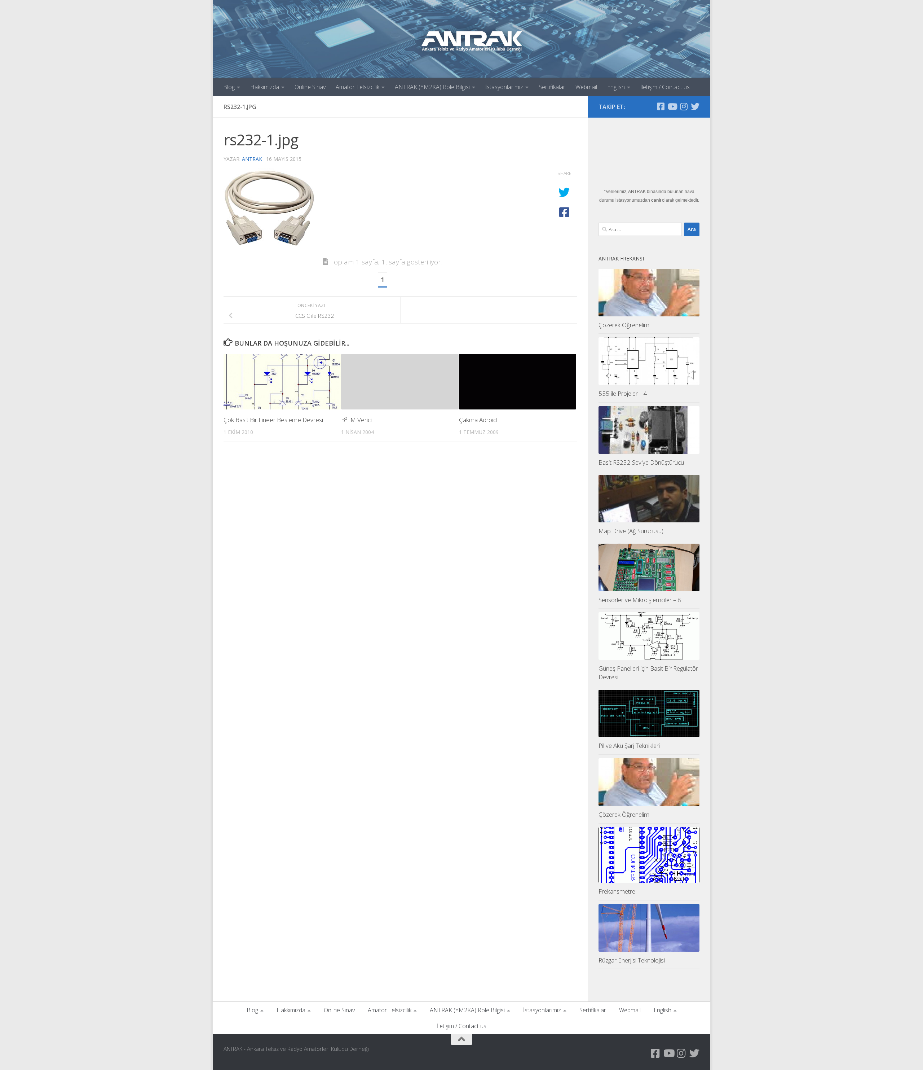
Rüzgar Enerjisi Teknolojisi (632, 960)
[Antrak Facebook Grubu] (660, 106)
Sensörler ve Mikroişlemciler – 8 (640, 600)
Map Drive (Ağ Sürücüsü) (631, 531)
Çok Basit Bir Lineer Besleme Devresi (273, 420)
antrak (252, 158)
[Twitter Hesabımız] (695, 106)
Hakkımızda (264, 87)
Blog (229, 87)
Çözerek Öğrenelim (624, 325)
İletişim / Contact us (665, 87)
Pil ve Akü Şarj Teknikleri (629, 745)
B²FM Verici (356, 420)
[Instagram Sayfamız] (683, 106)
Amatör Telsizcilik (357, 87)
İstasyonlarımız (504, 87)
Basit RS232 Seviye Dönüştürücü (641, 462)
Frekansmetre (617, 891)
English (616, 87)
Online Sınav (310, 87)
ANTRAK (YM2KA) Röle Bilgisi (432, 87)
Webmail (586, 87)
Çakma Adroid (478, 420)
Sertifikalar (552, 87)
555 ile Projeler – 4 (623, 393)
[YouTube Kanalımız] (672, 106)
